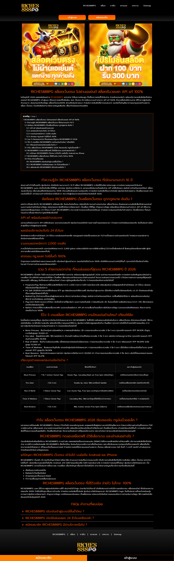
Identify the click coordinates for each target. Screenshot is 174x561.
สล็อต (103, 5)
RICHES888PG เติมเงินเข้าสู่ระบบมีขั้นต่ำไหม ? (54, 511)
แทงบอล (123, 5)
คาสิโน (112, 5)
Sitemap (147, 5)
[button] (87, 511)
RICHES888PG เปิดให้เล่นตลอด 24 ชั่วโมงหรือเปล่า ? (59, 518)
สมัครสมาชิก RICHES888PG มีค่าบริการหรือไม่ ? (56, 524)
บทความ (135, 5)
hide (33, 116)
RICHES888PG (89, 5)
